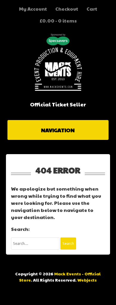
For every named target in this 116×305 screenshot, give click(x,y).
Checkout (66, 8)
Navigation (58, 130)
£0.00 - (58, 20)
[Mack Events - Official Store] (58, 89)
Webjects (87, 280)
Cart (92, 8)
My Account (33, 8)
